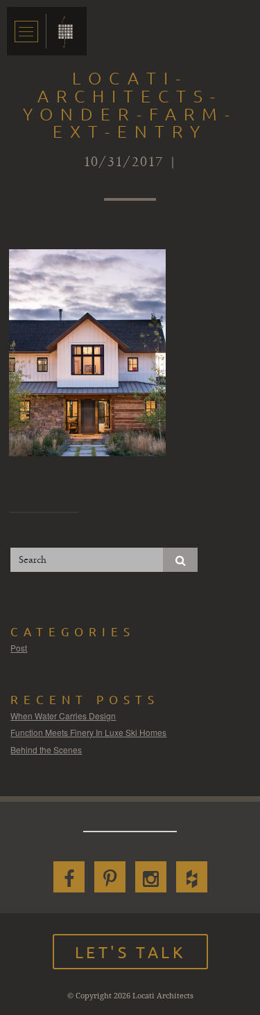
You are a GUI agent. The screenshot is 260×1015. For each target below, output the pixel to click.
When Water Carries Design (63, 715)
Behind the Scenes (46, 749)
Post (18, 648)
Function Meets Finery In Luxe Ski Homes (88, 732)
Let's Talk (130, 952)
